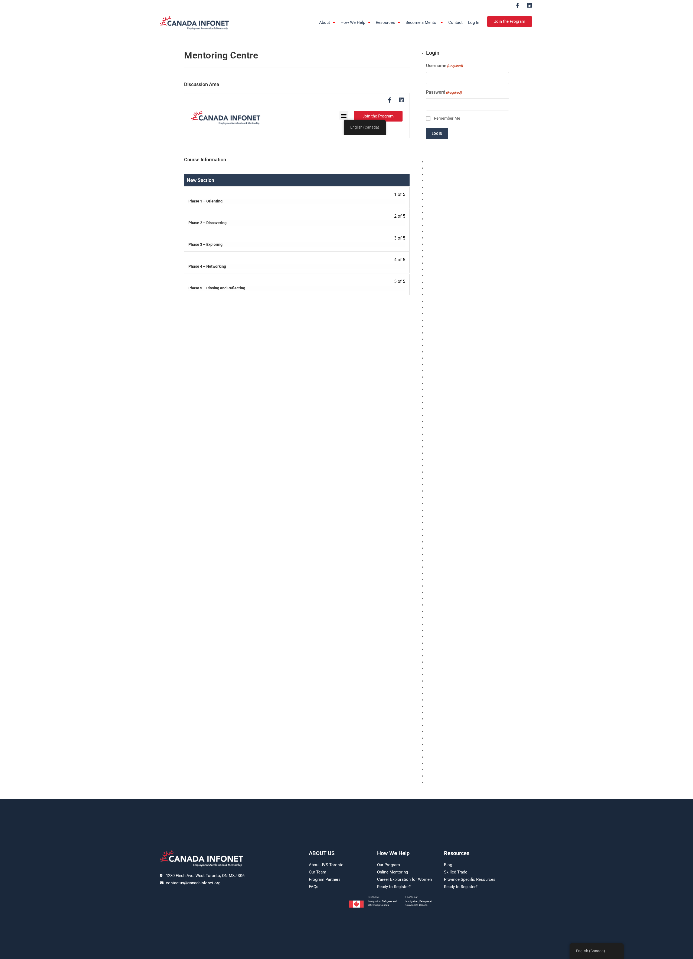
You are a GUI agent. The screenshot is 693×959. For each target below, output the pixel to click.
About (324, 22)
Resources (385, 22)
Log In (473, 22)
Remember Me (447, 118)
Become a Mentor (422, 22)
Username (444, 65)
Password (444, 92)
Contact (455, 22)
